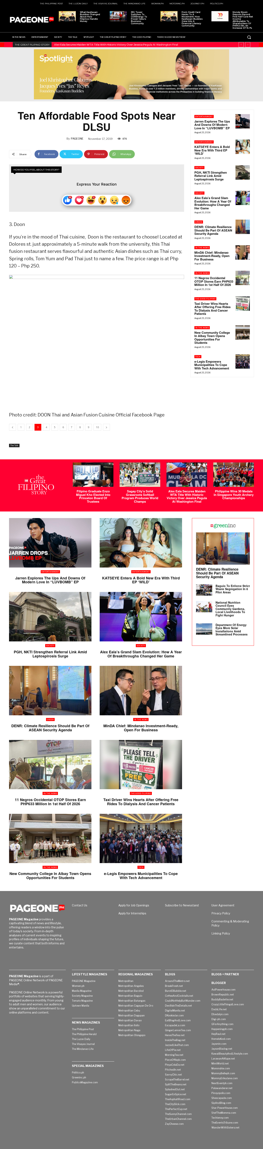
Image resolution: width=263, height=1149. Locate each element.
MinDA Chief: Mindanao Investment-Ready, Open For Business (212, 255)
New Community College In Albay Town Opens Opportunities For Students (212, 337)
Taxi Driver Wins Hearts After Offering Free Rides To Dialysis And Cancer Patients (212, 308)
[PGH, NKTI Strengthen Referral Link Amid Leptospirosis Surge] (242, 172)
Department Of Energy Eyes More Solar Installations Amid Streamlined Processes (232, 629)
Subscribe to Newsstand (182, 905)
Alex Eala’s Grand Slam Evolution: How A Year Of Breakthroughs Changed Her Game (212, 203)
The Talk (14, 445)
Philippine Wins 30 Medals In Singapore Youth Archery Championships (98, 44)
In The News (202, 247)
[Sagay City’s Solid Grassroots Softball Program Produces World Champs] (140, 474)
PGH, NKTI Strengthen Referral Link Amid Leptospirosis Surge (210, 175)
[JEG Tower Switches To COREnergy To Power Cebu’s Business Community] (118, 16)
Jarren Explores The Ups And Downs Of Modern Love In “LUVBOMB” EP (212, 124)
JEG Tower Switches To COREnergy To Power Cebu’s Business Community (139, 18)
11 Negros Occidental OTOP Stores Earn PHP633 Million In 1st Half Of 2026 (213, 281)
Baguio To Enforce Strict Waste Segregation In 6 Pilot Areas (233, 589)
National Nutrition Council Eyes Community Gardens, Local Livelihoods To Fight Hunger (230, 608)
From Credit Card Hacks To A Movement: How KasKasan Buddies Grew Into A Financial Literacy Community (192, 19)
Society (199, 167)
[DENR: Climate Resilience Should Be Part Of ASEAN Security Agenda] (242, 227)
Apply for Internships (132, 913)
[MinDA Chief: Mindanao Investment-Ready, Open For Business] (242, 252)
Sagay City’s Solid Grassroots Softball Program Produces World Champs (140, 496)
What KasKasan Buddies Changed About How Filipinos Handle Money (90, 17)
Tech (198, 356)
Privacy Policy (220, 913)
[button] (249, 37)
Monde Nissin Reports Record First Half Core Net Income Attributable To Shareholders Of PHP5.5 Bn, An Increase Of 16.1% (243, 20)
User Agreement (222, 905)
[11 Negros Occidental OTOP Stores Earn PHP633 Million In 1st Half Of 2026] (242, 278)
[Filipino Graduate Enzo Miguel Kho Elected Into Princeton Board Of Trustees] (93, 474)
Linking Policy (220, 933)
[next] (247, 44)
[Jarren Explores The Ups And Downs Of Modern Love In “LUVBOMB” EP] (242, 121)
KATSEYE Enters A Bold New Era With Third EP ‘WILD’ (212, 150)
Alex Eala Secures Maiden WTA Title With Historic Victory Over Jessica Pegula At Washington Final (187, 496)
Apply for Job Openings (133, 905)
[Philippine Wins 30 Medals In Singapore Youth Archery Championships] (233, 474)
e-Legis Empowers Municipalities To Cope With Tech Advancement (211, 364)
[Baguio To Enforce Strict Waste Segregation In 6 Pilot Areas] (204, 590)
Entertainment (204, 116)
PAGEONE (77, 138)
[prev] (241, 44)
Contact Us (79, 905)
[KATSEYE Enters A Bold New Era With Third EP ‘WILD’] (242, 147)
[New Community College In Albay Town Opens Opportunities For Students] (242, 332)
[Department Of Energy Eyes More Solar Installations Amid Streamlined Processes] (204, 629)
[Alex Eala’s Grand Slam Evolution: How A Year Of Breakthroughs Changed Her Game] (242, 198)
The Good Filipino (205, 298)
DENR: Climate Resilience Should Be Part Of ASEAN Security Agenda (213, 230)
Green (198, 222)
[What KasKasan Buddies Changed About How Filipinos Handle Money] (67, 16)
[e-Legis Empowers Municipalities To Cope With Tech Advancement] (242, 361)
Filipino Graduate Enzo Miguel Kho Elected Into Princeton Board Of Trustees (93, 496)
